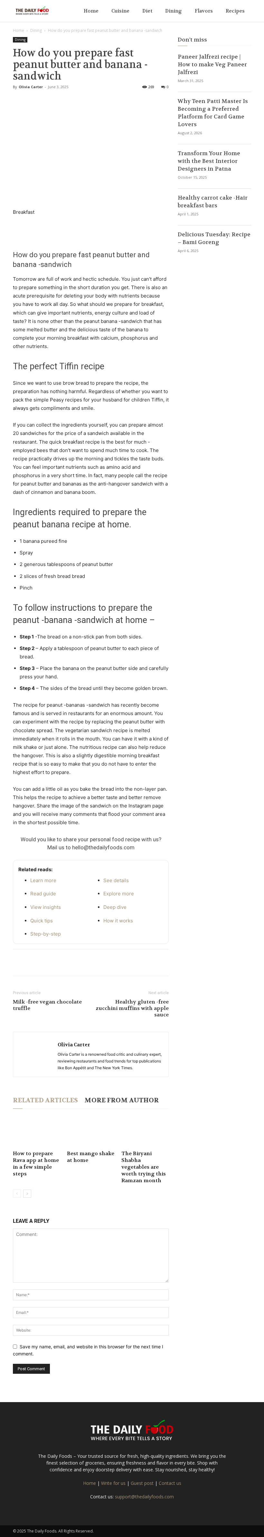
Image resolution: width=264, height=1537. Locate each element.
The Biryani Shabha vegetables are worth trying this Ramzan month (143, 1167)
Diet (147, 11)
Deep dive (115, 907)
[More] (79, 962)
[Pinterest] (48, 962)
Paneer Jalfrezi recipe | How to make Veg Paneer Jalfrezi (212, 64)
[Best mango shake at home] (90, 1132)
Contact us (170, 1483)
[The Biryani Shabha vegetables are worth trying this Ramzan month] (145, 1132)
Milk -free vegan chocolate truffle (47, 1005)
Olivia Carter (31, 86)
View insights (45, 907)
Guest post (142, 1483)
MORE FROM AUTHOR (121, 1100)
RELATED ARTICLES (45, 1100)
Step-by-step (45, 934)
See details (116, 880)
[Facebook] (19, 962)
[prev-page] (17, 1194)
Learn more (43, 880)
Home (91, 11)
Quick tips (41, 921)
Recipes (235, 11)
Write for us (113, 1483)
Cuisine (120, 11)
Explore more (118, 894)
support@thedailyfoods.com (144, 1497)
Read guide (43, 894)
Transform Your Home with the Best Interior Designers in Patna (209, 161)
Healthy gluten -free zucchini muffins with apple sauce (132, 1008)
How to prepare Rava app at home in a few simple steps (36, 1163)
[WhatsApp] (63, 962)
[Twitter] (34, 962)
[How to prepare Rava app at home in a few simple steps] (36, 1132)
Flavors (204, 11)
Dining (173, 11)
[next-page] (27, 1194)
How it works (118, 921)
